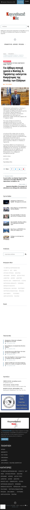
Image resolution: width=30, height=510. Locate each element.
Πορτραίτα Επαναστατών (11, 291)
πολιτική (16, 296)
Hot (11, 270)
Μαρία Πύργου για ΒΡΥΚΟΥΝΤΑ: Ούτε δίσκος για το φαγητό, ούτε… (18, 229)
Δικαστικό (19, 278)
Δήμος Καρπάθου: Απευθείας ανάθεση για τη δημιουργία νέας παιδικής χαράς (18, 223)
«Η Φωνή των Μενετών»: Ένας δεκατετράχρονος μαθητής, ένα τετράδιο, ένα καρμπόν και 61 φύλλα (15, 363)
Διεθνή (13, 278)
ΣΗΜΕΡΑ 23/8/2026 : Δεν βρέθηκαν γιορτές (12, 381)
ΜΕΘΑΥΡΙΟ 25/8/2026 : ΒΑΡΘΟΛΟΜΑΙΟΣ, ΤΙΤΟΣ (12, 388)
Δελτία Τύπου (21, 275)
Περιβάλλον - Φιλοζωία (10, 288)
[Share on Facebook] (11, 169)
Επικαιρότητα (11, 53)
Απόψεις (13, 275)
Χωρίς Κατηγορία (8, 296)
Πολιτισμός (21, 288)
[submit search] (28, 26)
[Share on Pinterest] (23, 169)
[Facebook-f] (15, 40)
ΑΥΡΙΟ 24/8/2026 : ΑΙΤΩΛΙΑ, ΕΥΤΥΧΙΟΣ (11, 385)
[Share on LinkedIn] (19, 169)
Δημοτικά (6, 278)
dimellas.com (15, 507)
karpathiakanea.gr (6, 505)
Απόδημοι (7, 275)
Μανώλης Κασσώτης (9, 286)
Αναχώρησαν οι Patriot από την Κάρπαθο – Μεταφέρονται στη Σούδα (18, 201)
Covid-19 (6, 270)
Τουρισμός (16, 293)
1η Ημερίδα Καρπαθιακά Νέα (12, 268)
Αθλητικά (17, 273)
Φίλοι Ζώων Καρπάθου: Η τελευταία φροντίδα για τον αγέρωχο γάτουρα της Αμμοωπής (15, 358)
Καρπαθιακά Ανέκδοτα (10, 283)
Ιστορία (24, 280)
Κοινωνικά (21, 283)
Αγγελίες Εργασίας (9, 273)
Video (15, 270)
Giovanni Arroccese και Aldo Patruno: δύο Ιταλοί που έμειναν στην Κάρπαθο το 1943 (15, 352)
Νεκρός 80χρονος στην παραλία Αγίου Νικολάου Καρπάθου (19, 208)
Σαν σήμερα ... (8, 293)
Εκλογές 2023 (7, 280)
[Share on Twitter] (15, 169)
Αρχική (4, 53)
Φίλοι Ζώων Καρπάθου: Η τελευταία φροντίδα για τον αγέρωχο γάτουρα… (18, 215)
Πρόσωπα (21, 291)
